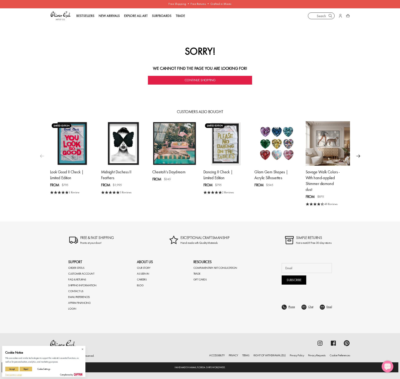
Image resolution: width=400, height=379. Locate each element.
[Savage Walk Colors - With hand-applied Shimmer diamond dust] (328, 143)
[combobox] (321, 16)
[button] (358, 156)
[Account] (340, 16)
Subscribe (293, 280)
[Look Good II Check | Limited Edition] (72, 143)
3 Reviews (125, 192)
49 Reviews (331, 204)
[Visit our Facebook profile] (333, 343)
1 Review (74, 192)
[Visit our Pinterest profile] (346, 343)
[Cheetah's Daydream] (174, 143)
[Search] (330, 16)
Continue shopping (200, 80)
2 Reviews (228, 192)
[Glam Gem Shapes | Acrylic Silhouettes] (276, 143)
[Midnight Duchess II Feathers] (123, 143)
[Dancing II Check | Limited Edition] (225, 143)
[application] (387, 366)
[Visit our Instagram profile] (320, 343)
